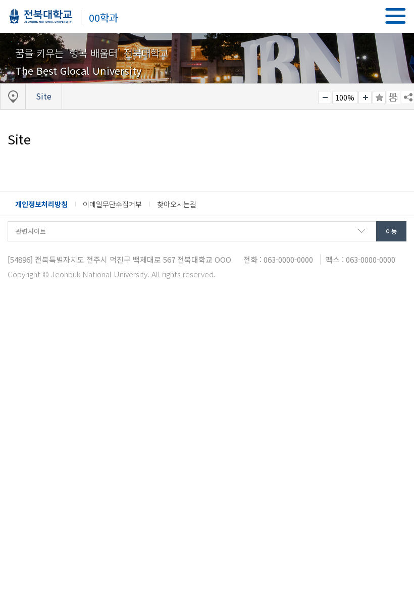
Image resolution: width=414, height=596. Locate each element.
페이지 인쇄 (393, 97)
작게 (324, 97)
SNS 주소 (407, 97)
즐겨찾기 (379, 97)
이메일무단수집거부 (112, 204)
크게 (365, 97)
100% (344, 97)
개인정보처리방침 (41, 204)
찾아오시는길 (176, 204)
